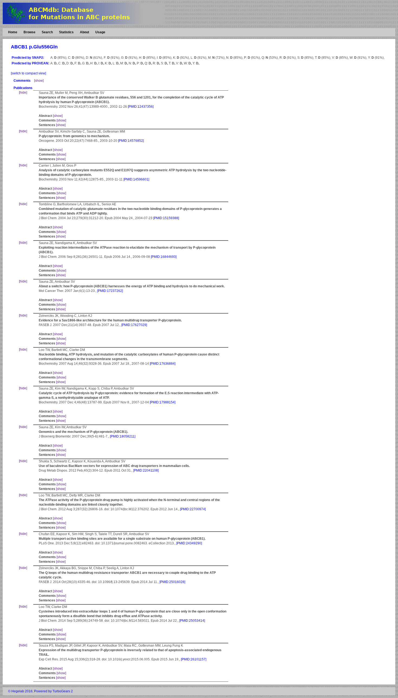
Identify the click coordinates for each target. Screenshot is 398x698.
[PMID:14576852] (131, 141)
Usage (100, 32)
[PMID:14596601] (136, 179)
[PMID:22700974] (193, 509)
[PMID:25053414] (192, 621)
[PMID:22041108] (146, 470)
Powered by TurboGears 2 (53, 691)
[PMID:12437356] (141, 106)
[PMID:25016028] (172, 582)
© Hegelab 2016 (20, 691)
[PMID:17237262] (110, 291)
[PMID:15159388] (166, 218)
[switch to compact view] (28, 73)
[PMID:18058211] (122, 436)
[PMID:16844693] (164, 257)
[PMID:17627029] (134, 325)
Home (12, 32)
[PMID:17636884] (162, 364)
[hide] (23, 92)
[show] (39, 81)
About (84, 32)
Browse (29, 32)
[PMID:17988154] (162, 402)
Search (47, 32)
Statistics (66, 32)
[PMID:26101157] (193, 659)
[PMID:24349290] (189, 543)
